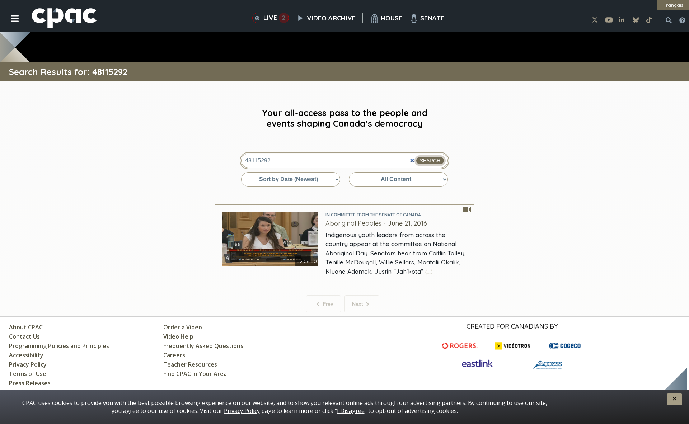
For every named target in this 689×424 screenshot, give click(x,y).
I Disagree (351, 411)
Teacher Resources (190, 364)
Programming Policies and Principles (59, 346)
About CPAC (26, 327)
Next (357, 304)
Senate (432, 18)
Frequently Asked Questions (203, 346)
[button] (10, 24)
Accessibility (26, 355)
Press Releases (30, 383)
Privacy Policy (28, 364)
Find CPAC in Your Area (195, 374)
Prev (328, 304)
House (391, 18)
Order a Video (182, 327)
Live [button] (274, 18)
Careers (174, 355)
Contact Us (24, 336)
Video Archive (331, 18)
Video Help (178, 336)
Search (430, 161)
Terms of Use (27, 374)
